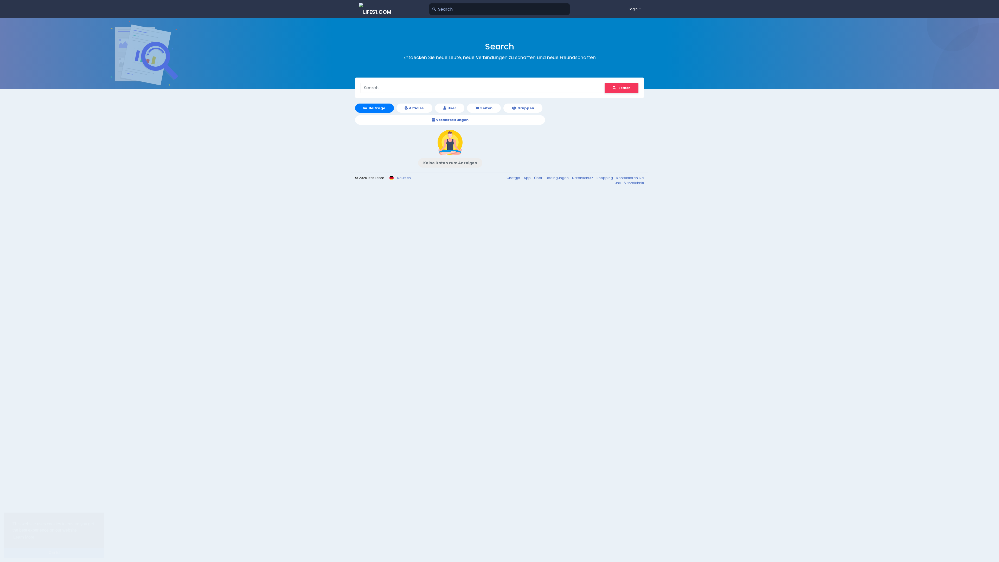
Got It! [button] (54, 553)
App (527, 177)
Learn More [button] (23, 537)
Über (538, 177)
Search (624, 88)
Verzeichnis (634, 182)
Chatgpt (514, 177)
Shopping (605, 177)
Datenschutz (583, 177)
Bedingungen (557, 177)
